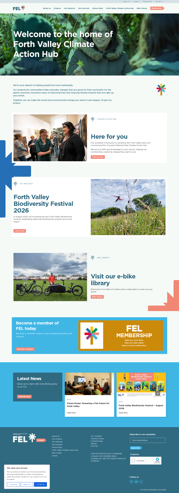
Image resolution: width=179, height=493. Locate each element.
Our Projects (57, 439)
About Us (56, 436)
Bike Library (142, 8)
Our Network (69, 8)
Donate (40, 440)
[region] (27, 477)
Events (54, 456)
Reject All (27, 484)
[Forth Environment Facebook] (131, 481)
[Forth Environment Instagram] (141, 481)
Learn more (20, 231)
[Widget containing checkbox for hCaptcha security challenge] (145, 461)
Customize (13, 484)
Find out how (97, 157)
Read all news (24, 396)
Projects (57, 8)
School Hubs (97, 8)
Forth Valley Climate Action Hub (120, 8)
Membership (156, 8)
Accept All (40, 484)
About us (47, 8)
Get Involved (83, 8)
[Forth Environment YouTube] (136, 481)
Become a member (25, 349)
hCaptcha (134, 454)
